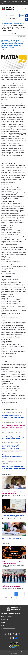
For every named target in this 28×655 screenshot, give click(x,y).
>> (11, 597)
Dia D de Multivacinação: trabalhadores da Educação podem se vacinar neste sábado (13, 427)
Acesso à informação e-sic (6, 1)
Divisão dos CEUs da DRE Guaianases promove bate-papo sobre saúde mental (13, 467)
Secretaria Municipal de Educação (10, 23)
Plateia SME (5, 403)
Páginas (9, 18)
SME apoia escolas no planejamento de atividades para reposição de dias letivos (13, 456)
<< (5, 594)
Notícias (15, 18)
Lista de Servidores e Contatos (9, 628)
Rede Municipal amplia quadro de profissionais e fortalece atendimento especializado (13, 417)
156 (3, 625)
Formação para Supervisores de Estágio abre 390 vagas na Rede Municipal (13, 437)
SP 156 (25, 1)
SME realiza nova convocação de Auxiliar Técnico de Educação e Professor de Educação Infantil (11, 446)
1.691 (6, 597)
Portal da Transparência (19, 1)
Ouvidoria (13, 1)
